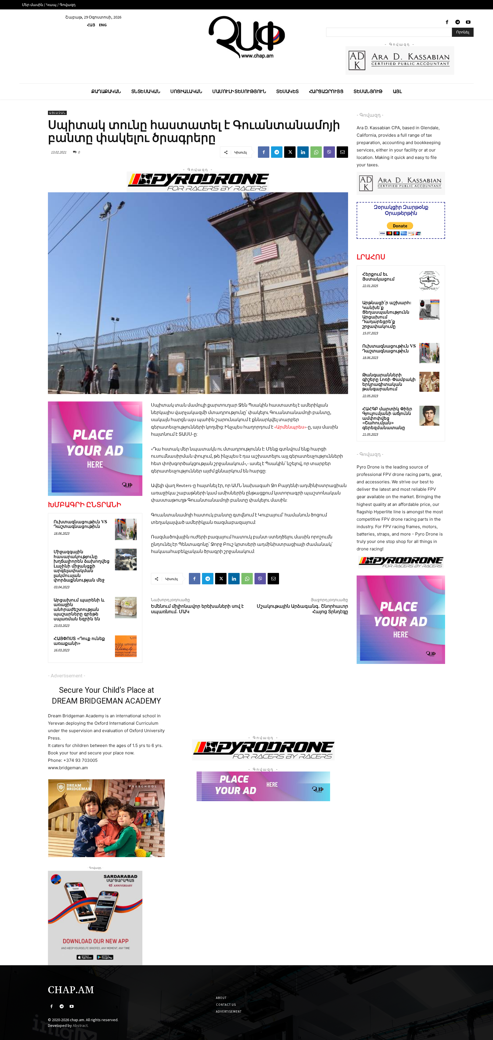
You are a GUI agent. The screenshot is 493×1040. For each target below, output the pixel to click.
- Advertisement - (66, 675)
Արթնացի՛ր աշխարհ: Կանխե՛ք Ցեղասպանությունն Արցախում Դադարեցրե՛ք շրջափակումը (386, 314)
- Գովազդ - (370, 115)
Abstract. (80, 1025)
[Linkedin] (303, 152)
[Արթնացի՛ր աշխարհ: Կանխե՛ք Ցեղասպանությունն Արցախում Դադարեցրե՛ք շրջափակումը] (429, 310)
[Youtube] (468, 22)
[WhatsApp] (316, 152)
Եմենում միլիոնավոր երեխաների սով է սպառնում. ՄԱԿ (197, 609)
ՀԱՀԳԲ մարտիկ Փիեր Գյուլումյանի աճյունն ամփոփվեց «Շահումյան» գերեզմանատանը (387, 418)
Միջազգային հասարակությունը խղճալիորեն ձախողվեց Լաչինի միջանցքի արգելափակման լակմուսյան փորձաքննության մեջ (82, 566)
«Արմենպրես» (290, 427)
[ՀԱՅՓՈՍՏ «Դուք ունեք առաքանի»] (126, 646)
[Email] (342, 152)
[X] (290, 152)
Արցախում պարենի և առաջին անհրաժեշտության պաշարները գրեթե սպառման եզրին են (79, 609)
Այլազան (57, 113)
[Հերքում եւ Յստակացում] (429, 281)
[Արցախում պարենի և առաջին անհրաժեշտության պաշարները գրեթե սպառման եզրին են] (126, 608)
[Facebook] (447, 22)
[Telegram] (458, 22)
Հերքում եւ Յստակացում (378, 277)
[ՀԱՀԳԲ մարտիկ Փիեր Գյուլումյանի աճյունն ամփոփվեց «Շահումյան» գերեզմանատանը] (429, 416)
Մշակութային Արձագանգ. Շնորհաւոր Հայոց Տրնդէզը (302, 609)
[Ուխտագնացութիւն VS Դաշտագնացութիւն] (126, 529)
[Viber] (329, 152)
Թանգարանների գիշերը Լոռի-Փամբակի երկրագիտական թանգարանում (389, 382)
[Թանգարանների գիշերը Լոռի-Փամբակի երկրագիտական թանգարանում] (429, 382)
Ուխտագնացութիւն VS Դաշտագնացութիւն (80, 524)
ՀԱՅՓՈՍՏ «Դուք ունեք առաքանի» (79, 641)
